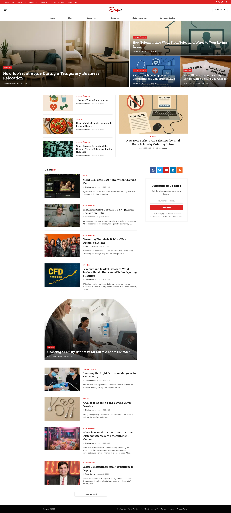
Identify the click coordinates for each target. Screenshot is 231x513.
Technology (92, 18)
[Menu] (5, 9)
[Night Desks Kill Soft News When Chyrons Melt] (62, 186)
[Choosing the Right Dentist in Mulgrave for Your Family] (62, 379)
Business (115, 18)
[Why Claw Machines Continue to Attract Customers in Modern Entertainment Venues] (62, 438)
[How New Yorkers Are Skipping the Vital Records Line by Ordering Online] (153, 114)
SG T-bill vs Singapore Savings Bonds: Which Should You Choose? (205, 77)
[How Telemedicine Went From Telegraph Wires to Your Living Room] (180, 38)
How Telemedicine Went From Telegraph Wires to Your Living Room (180, 44)
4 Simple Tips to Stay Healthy (92, 100)
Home (52, 18)
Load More (90, 494)
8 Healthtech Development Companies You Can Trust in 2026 (154, 77)
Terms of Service (57, 2)
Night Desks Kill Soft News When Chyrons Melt (109, 181)
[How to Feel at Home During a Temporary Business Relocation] (64, 54)
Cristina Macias (9, 83)
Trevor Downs (90, 217)
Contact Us (9, 2)
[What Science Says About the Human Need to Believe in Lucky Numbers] (58, 149)
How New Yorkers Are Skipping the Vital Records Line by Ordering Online (153, 142)
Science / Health (167, 18)
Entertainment (139, 18)
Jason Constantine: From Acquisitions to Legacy (108, 468)
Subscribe (220, 10)
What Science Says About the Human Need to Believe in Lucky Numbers (94, 149)
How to (79, 119)
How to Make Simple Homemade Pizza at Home (94, 124)
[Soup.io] (115, 9)
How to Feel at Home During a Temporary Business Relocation (51, 75)
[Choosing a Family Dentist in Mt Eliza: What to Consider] (91, 329)
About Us (44, 2)
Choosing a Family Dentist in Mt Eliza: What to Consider (88, 352)
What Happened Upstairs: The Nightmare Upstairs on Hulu (108, 211)
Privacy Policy (72, 2)
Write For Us (21, 2)
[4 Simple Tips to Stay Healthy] (58, 103)
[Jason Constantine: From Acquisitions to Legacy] (62, 473)
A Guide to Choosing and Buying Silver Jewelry (107, 404)
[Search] (226, 2)
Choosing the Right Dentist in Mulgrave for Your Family (110, 374)
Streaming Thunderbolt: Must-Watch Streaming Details (106, 240)
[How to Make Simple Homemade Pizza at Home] (58, 126)
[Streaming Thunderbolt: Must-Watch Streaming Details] (62, 245)
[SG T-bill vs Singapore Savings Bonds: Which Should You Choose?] (205, 71)
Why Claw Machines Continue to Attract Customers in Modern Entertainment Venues (108, 436)
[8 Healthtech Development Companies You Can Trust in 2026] (155, 71)
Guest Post (33, 2)
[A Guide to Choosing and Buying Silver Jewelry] (62, 409)
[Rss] (179, 170)
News (71, 18)
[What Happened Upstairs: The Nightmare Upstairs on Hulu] (62, 215)
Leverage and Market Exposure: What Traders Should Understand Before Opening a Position (110, 272)
